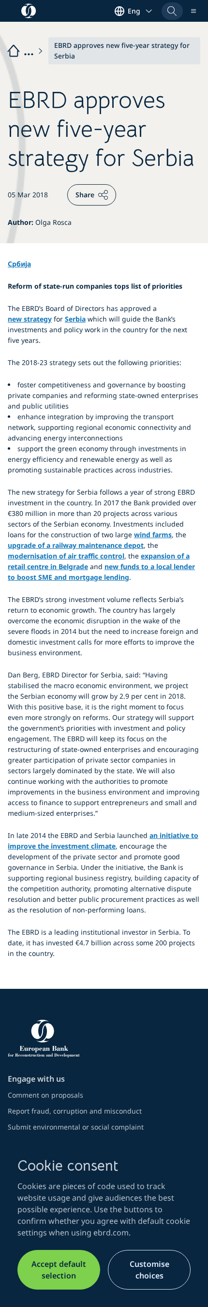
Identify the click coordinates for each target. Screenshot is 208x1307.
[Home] (26, 51)
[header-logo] (28, 10)
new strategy (30, 318)
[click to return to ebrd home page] (104, 1038)
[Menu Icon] (193, 11)
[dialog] (104, 1223)
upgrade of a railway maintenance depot (76, 545)
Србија (19, 263)
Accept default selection (58, 1270)
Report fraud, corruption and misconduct (75, 1111)
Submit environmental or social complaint (76, 1126)
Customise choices (149, 1270)
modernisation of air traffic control (66, 555)
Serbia (75, 318)
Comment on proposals (45, 1095)
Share (84, 194)
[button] (172, 11)
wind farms (153, 534)
